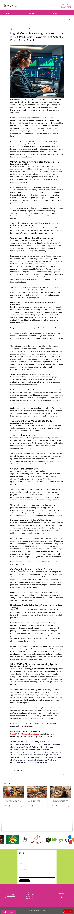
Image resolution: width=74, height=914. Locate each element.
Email (20, 863)
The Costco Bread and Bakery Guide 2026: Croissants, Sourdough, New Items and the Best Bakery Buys (37, 800)
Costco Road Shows (14, 19)
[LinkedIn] (61, 897)
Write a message (23, 869)
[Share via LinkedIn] (18, 770)
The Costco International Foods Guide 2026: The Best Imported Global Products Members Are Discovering (13, 800)
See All (69, 783)
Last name (40, 857)
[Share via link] (21, 770)
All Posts (5, 19)
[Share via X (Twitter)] (14, 770)
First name (22, 857)
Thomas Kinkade (29, 19)
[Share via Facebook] (11, 770)
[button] (69, 19)
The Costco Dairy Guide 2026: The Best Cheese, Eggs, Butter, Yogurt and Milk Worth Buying (60, 800)
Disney (21, 19)
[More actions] (63, 29)
